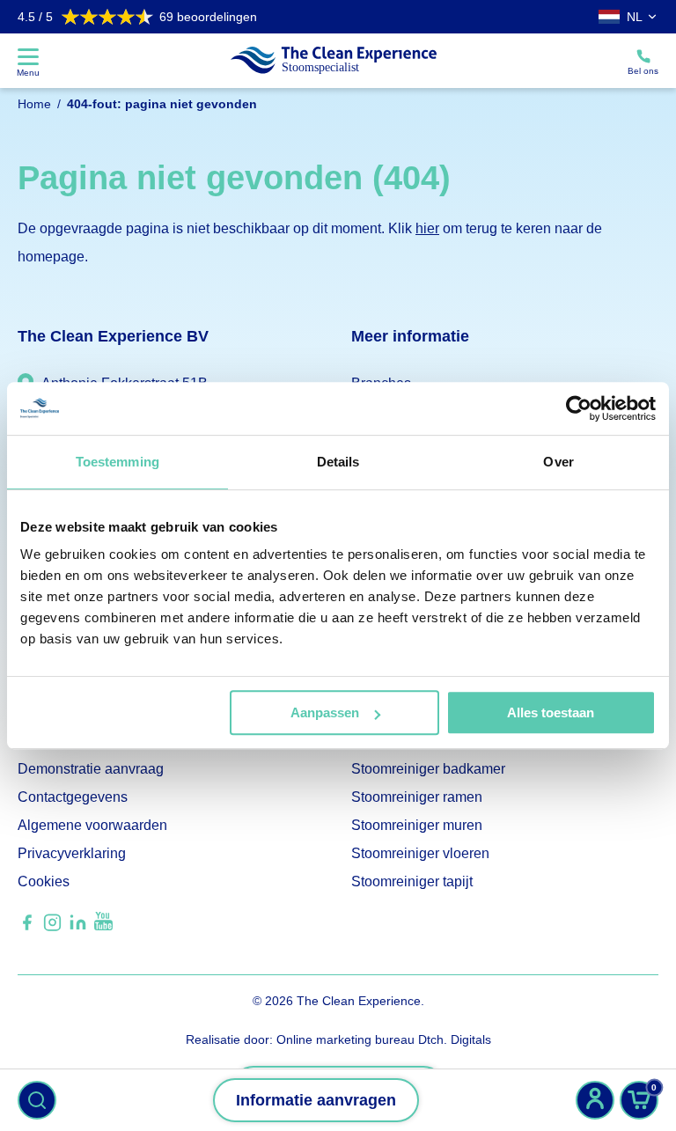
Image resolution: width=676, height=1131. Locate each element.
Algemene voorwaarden (92, 825)
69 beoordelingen (137, 17)
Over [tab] (558, 461)
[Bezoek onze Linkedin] (78, 928)
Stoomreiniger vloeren (420, 853)
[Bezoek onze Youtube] (103, 925)
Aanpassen (324, 712)
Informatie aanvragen (316, 1100)
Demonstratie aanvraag (91, 768)
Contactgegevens (73, 796)
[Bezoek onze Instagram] (52, 928)
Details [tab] (338, 461)
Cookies (44, 881)
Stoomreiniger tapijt (412, 881)
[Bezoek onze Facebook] (27, 928)
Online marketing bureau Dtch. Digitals (383, 1039)
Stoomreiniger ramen (416, 796)
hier (427, 228)
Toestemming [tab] (117, 461)
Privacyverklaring (72, 853)
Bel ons (643, 71)
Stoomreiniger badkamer (428, 768)
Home (34, 104)
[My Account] (595, 1100)
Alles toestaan (550, 712)
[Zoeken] (37, 1100)
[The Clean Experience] (334, 61)
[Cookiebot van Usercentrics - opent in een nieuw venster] (579, 408)
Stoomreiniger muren (416, 825)
